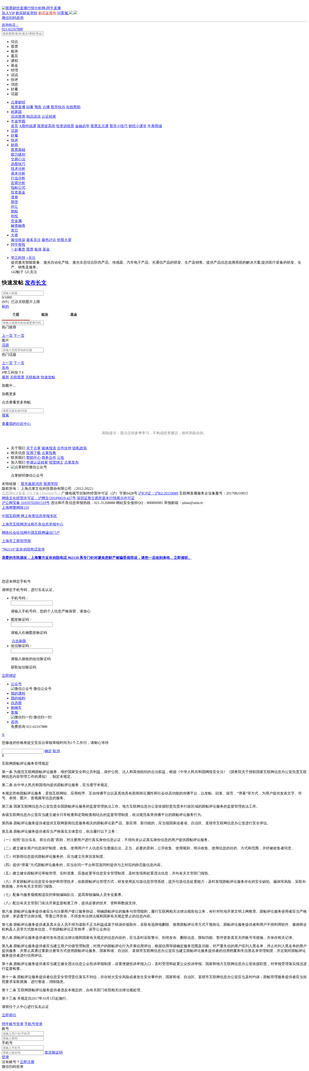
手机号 (7, 1043)
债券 (14, 197)
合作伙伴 (64, 448)
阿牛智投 (18, 244)
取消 (56, 751)
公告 (60, 457)
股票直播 (18, 107)
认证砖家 (49, 116)
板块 (38, 249)
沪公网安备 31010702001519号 (26, 503)
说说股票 (18, 116)
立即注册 (27, 1062)
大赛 (14, 235)
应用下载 (33, 453)
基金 (46, 249)
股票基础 (18, 150)
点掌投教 (49, 453)
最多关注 (33, 240)
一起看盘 (18, 249)
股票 (29, 249)
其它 (14, 230)
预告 (38, 107)
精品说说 (33, 116)
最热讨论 (49, 240)
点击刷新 (19, 641)
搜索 (5, 415)
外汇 (14, 207)
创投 (14, 216)
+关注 (31, 258)
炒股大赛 (64, 240)
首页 (14, 126)
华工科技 (18, 258)
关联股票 (17, 377)
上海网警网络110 (15, 507)
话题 (14, 131)
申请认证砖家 (37, 462)
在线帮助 (73, 107)
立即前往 (9, 1015)
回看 (29, 107)
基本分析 (18, 173)
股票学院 (50, 484)
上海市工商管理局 (16, 541)
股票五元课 (99, 126)
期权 (14, 211)
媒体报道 (49, 448)
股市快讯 (58, 107)
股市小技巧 (118, 126)
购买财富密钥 (26, 13)
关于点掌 (33, 448)
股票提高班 (46, 126)
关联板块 (32, 377)
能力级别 (18, 154)
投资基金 (18, 192)
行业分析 (18, 178)
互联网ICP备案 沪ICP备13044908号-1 (31, 493)
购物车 (16, 708)
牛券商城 (154, 126)
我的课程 (18, 693)
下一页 (19, 335)
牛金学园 (18, 121)
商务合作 (49, 457)
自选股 (16, 703)
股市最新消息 (32, 484)
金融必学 (82, 126)
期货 (14, 202)
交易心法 (18, 159)
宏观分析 (18, 183)
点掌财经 (18, 102)
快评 (14, 140)
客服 (14, 712)
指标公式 (18, 188)
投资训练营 (65, 126)
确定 (48, 751)
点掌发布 (71, 462)
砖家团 (16, 112)
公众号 (16, 684)
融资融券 (18, 225)
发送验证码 (54, 1052)
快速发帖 (48, 377)
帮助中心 (33, 457)
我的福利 (18, 698)
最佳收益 (18, 240)
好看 (14, 135)
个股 (15, 314)
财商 (14, 145)
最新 (5, 377)
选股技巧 (18, 164)
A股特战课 (27, 126)
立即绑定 (9, 675)
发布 (5, 368)
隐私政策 (79, 448)
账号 (5, 1029)
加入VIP (8, 13)
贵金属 (16, 221)
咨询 (14, 722)
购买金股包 (47, 13)
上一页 (7, 335)
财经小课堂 (137, 126)
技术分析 (18, 169)
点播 (46, 107)
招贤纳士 (56, 462)
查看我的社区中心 (16, 424)
